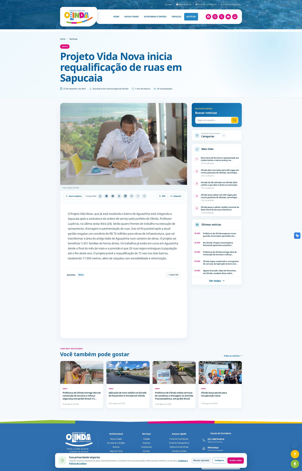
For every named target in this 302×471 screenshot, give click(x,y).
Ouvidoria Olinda (179, 451)
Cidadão (146, 439)
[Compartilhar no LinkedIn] (125, 196)
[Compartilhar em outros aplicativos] (144, 196)
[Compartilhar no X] (119, 196)
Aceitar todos (236, 460)
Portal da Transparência (179, 443)
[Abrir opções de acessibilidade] (295, 454)
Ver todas (215, 281)
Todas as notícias (232, 355)
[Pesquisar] (234, 120)
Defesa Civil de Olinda (179, 447)
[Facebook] (208, 16)
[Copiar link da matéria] (138, 196)
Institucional (116, 433)
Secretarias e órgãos (155, 16)
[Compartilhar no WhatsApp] (100, 196)
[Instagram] (215, 16)
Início (63, 39)
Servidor (146, 451)
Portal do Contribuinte (206, 4)
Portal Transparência (231, 4)
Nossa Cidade (116, 439)
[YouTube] (228, 16)
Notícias (191, 16)
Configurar (219, 460)
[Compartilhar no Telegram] (106, 196)
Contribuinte (146, 447)
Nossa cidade (131, 16)
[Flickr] (235, 16)
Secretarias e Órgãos (116, 443)
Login (169, 4)
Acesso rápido (179, 433)
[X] (221, 16)
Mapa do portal (184, 4)
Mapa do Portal (116, 451)
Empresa (146, 443)
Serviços (176, 16)
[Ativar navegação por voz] (295, 464)
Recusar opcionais (201, 460)
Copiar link (174, 275)
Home (116, 16)
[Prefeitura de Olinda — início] (78, 16)
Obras (65, 46)
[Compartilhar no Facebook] (112, 196)
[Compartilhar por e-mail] (131, 196)
